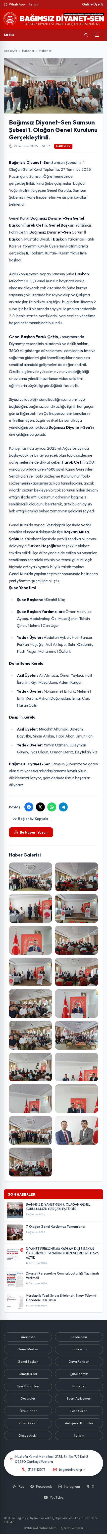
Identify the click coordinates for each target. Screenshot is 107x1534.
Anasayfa (10, 51)
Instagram (72, 1486)
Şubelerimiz (79, 1374)
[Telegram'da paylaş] (63, 806)
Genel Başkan (28, 1361)
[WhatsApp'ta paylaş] (51, 806)
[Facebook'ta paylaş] (28, 806)
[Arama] (86, 35)
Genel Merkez (28, 1349)
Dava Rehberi (79, 1361)
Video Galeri (28, 1423)
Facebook (44, 1486)
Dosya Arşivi (28, 1435)
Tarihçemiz (79, 1349)
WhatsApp (17, 4)
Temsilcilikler (28, 1374)
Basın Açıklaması (79, 1398)
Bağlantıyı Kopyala (33, 818)
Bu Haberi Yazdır (34, 832)
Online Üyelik (92, 4)
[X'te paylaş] (40, 806)
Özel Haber (28, 1411)
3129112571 (36, 1469)
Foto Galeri (79, 1411)
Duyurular (28, 1398)
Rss (21, 1486)
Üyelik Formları (28, 1386)
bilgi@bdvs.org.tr (72, 1469)
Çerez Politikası (72, 1528)
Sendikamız (79, 1337)
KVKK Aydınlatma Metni (40, 1528)
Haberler (28, 51)
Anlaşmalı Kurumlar (79, 1423)
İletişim (34, 4)
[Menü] (97, 35)
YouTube (56, 1497)
